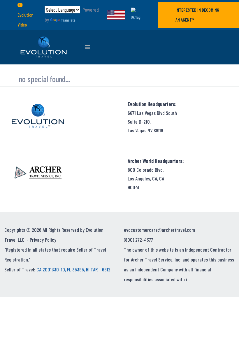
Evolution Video (25, 19)
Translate (68, 19)
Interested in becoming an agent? (197, 14)
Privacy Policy (43, 239)
